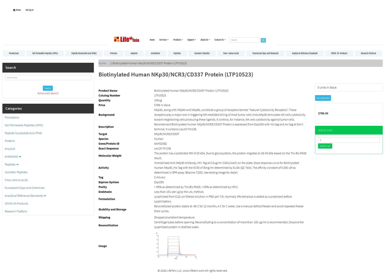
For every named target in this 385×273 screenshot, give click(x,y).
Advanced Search (48, 93)
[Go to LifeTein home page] (127, 39)
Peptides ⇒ (12, 164)
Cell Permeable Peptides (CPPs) (45, 53)
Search (48, 88)
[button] (380, 258)
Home (18, 10)
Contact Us (219, 39)
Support (190, 39)
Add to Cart (325, 146)
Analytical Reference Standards (305, 53)
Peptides (177, 53)
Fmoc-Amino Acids (231, 53)
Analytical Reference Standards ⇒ (25, 195)
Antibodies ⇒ (13, 156)
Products (177, 39)
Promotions (14, 53)
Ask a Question (323, 98)
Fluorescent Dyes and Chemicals (265, 53)
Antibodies (155, 53)
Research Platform (368, 53)
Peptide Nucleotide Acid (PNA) (84, 53)
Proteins (113, 53)
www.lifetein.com (193, 270)
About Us (204, 39)
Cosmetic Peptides (202, 53)
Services (163, 39)
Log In (30, 10)
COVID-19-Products (339, 53)
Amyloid (134, 53)
